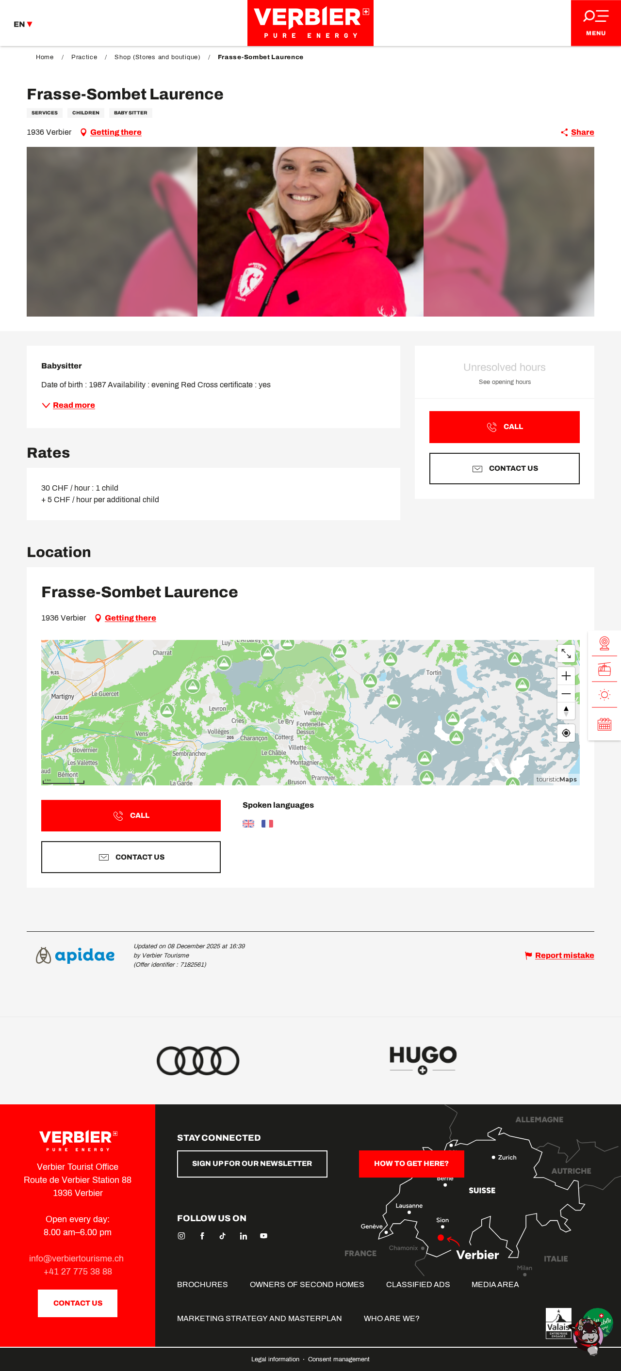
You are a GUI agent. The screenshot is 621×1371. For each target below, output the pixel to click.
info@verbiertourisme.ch (77, 1258)
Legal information (276, 1359)
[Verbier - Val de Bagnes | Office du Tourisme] (310, 23)
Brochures (202, 1284)
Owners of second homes (307, 1284)
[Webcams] (604, 643)
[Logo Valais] (559, 1323)
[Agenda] (604, 724)
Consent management (339, 1359)
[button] (310, 232)
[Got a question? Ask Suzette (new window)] (587, 1336)
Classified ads (418, 1284)
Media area (495, 1284)
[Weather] (604, 695)
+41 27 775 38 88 (78, 1271)
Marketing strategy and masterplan (259, 1318)
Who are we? (392, 1318)
